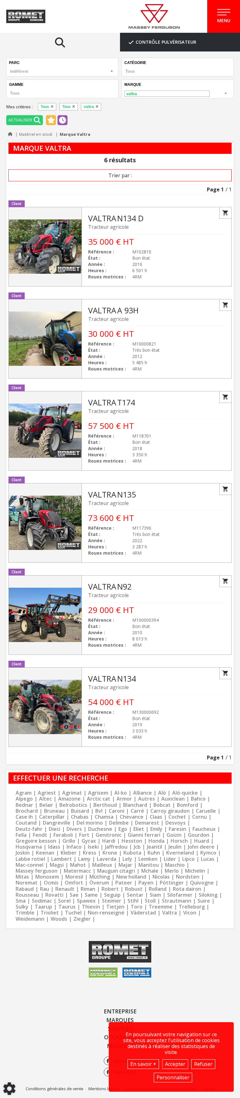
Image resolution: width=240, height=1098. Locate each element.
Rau (44, 889)
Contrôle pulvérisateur (166, 42)
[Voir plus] (120, 246)
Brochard (27, 811)
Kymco (208, 853)
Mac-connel (29, 865)
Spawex (86, 901)
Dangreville (56, 823)
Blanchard (135, 805)
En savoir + (143, 1064)
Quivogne (202, 883)
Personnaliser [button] (173, 1077)
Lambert (61, 859)
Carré (137, 811)
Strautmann (176, 901)
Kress (89, 853)
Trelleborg (192, 907)
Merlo (172, 871)
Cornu (199, 817)
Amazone (69, 799)
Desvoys (175, 823)
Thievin (91, 907)
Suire (204, 901)
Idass (54, 847)
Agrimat (72, 793)
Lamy (84, 859)
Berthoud (105, 805)
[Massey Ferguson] (154, 16)
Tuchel (73, 913)
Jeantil (154, 847)
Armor (124, 799)
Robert (110, 889)
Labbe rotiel (30, 859)
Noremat (27, 883)
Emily (156, 829)
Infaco (74, 847)
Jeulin (175, 847)
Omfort (74, 883)
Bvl (98, 811)
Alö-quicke (185, 793)
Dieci (54, 829)
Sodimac (42, 901)
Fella (21, 835)
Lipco (188, 859)
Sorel (64, 901)
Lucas (207, 859)
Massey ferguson (37, 871)
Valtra (169, 913)
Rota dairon (187, 889)
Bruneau (54, 811)
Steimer (111, 901)
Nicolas (161, 877)
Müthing (99, 877)
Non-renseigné (106, 913)
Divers (74, 829)
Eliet (138, 829)
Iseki (93, 847)
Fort (84, 835)
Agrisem (98, 793)
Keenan (45, 853)
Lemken (148, 859)
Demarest (147, 823)
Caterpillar (52, 817)
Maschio (175, 865)
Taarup (43, 907)
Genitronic (109, 835)
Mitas (22, 877)
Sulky (22, 907)
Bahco (198, 799)
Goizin (174, 835)
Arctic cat (98, 799)
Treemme (160, 907)
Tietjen (115, 907)
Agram (24, 793)
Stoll (150, 901)
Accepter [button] (175, 1064)
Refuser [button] (203, 1064)
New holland (131, 877)
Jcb (137, 847)
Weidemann (30, 919)
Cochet (177, 817)
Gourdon (198, 835)
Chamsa (104, 817)
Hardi (108, 841)
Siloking (208, 895)
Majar (125, 865)
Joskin (23, 853)
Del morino (90, 823)
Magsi (57, 865)
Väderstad (143, 913)
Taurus (67, 907)
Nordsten (187, 877)
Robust (133, 889)
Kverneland (180, 853)
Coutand (26, 823)
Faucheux (204, 829)
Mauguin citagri (116, 871)
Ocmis (51, 883)
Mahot (78, 865)
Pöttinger (172, 883)
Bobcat (162, 805)
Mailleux (102, 865)
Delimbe (119, 823)
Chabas (79, 817)
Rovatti (54, 895)
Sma (21, 901)
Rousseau (27, 895)
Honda (156, 841)
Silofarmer (179, 895)
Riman (88, 889)
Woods (59, 919)
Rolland (158, 889)
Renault (64, 889)
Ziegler (82, 919)
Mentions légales (104, 1088)
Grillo (68, 841)
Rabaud (25, 889)
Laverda (106, 859)
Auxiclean (173, 799)
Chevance (131, 817)
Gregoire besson (36, 841)
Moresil (74, 877)
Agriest (47, 793)
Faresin (177, 829)
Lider (170, 859)
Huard (201, 841)
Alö (162, 793)
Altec (45, 799)
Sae (74, 895)
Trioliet (50, 913)
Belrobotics (73, 805)
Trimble (25, 913)
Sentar (135, 895)
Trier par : (120, 175)
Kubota (132, 853)
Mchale (149, 871)
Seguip (112, 895)
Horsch (179, 841)
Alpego (24, 799)
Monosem (47, 877)
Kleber (69, 853)
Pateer (123, 883)
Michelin (195, 871)
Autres (146, 799)
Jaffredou (116, 847)
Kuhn (154, 853)
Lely (127, 859)
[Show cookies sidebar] (9, 1088)
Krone (109, 853)
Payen (145, 883)
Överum (99, 883)
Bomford (187, 805)
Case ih (24, 817)
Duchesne (100, 829)
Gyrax (89, 841)
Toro (136, 907)
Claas (156, 817)
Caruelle (206, 811)
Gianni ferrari (144, 835)
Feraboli (63, 835)
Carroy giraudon (170, 811)
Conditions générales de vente (54, 1088)
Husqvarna (29, 847)
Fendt (40, 835)
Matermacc (77, 871)
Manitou (148, 865)
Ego (122, 829)
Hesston (132, 841)
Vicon (189, 913)
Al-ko (120, 793)
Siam (155, 895)
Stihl (133, 901)
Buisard (80, 811)
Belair (46, 805)
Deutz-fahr (29, 829)
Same (91, 895)
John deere (201, 847)
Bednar (24, 805)
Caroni (116, 811)
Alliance (142, 793)
